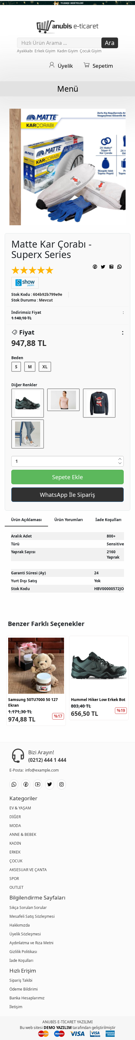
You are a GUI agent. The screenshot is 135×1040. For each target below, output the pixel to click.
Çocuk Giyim (91, 51)
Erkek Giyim (45, 51)
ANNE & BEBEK (22, 834)
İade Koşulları (21, 960)
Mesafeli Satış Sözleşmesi (32, 916)
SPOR (14, 878)
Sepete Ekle (67, 477)
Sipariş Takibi (20, 980)
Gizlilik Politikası (23, 951)
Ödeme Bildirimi (23, 989)
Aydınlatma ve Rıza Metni (31, 942)
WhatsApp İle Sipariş (67, 494)
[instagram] (61, 784)
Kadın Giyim (68, 51)
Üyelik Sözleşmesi (25, 934)
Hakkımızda (19, 925)
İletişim (15, 1006)
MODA (15, 825)
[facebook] (25, 784)
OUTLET (16, 887)
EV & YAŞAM (20, 808)
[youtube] (37, 784)
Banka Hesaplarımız (27, 998)
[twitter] (49, 784)
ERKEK (14, 852)
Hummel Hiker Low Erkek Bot (98, 699)
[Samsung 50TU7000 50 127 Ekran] (36, 666)
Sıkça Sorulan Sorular (28, 907)
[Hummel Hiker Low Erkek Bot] (99, 666)
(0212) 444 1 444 (47, 759)
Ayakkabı (25, 51)
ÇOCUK (15, 861)
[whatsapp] (13, 784)
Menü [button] (67, 88)
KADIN (15, 843)
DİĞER (15, 816)
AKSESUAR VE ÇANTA (28, 869)
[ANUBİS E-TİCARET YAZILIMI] (67, 26)
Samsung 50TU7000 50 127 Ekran (33, 702)
